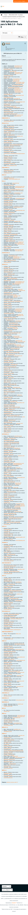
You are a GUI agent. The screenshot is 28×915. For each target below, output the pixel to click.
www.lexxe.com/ (18, 340)
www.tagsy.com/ (7, 558)
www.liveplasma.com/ (10, 343)
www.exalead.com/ (8, 305)
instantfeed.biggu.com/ (8, 225)
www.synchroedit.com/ (20, 757)
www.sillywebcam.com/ (19, 644)
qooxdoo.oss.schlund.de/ (9, 496)
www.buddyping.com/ (12, 255)
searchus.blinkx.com (19, 649)
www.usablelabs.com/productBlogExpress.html (14, 189)
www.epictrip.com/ (21, 715)
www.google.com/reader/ (9, 220)
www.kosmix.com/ (18, 337)
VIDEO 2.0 (4, 640)
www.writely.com (7, 766)
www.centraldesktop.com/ (9, 130)
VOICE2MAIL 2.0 (5, 692)
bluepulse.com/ (21, 455)
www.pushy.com (7, 104)
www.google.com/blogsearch (10, 317)
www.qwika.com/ (16, 387)
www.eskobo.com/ (18, 72)
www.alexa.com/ (11, 274)
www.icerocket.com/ (8, 330)
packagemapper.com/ (8, 638)
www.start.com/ (16, 107)
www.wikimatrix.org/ (8, 422)
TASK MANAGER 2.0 (6, 562)
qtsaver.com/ (11, 377)
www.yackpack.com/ (20, 700)
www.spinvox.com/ (8, 696)
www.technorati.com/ (8, 411)
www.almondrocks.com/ (9, 185)
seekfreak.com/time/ (8, 626)
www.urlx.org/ (17, 507)
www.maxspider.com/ (15, 348)
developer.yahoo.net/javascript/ (13, 522)
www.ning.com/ (18, 483)
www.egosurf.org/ (7, 303)
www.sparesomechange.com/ (10, 106)
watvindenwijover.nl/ (8, 413)
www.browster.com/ (8, 286)
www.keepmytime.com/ (8, 147)
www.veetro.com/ (7, 161)
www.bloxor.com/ (18, 67)
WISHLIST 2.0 (5, 727)
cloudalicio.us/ (7, 547)
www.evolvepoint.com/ (8, 195)
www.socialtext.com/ (8, 722)
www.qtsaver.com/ (7, 379)
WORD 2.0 (4, 733)
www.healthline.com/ (13, 323)
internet (8, 782)
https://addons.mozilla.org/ (9, 481)
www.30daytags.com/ (8, 545)
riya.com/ (6, 394)
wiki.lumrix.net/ (18, 344)
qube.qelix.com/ (7, 382)
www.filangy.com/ (18, 310)
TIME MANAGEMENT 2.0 (7, 631)
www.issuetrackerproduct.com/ (15, 144)
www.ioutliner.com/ (8, 142)
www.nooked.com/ (8, 230)
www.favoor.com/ (18, 73)
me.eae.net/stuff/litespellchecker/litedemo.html (13, 750)
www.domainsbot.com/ (8, 299)
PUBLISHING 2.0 (5, 167)
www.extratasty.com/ (8, 775)
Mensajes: (8, 49)
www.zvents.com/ (7, 262)
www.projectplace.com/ (9, 151)
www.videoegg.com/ (8, 680)
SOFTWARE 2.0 (5, 434)
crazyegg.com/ (7, 531)
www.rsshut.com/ (20, 244)
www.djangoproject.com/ (18, 463)
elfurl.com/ (18, 467)
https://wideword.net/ (8, 761)
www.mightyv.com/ (8, 662)
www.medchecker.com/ (8, 350)
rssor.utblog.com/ (7, 248)
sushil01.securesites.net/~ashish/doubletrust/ (13, 301)
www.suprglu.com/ (8, 109)
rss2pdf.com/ (21, 242)
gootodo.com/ (20, 136)
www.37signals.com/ (11, 438)
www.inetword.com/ (8, 746)
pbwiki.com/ (15, 756)
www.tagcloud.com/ (11, 554)
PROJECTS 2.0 (5, 123)
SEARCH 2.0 (5, 264)
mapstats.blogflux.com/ (20, 537)
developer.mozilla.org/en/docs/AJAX (11, 442)
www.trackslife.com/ (8, 573)
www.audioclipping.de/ (12, 278)
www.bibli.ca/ (18, 582)
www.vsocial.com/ (7, 683)
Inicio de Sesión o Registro (20, 1)
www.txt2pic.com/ (7, 578)
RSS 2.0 (3, 181)
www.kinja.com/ (16, 336)
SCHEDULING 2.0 (6, 252)
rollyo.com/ (19, 395)
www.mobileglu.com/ (8, 94)
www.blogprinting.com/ (8, 170)
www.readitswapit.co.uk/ (9, 596)
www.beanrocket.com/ (19, 186)
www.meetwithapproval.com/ (10, 260)
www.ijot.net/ (6, 744)
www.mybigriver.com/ (10, 354)
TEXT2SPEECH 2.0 (6, 611)
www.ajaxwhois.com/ (8, 271)
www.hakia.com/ (18, 321)
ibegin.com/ (15, 328)
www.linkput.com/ (21, 341)
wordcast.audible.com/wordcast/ (15, 517)
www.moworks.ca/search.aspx (10, 294)
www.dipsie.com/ (16, 295)
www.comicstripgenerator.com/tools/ (11, 614)
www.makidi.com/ (20, 346)
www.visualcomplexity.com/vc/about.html (12, 509)
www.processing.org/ (11, 491)
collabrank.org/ (22, 290)
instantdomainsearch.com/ (15, 332)
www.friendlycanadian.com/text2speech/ (12, 629)
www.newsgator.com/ (8, 227)
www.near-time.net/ (8, 149)
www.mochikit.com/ (21, 477)
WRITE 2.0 (4, 770)
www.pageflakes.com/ (8, 97)
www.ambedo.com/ (8, 276)
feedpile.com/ (6, 77)
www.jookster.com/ (8, 335)
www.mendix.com (7, 474)
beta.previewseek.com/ (9, 373)
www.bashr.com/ (7, 280)
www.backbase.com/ (8, 452)
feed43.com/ (20, 704)
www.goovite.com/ (17, 257)
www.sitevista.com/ (20, 503)
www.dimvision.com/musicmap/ (12, 352)
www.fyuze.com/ (15, 81)
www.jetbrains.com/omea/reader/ (11, 234)
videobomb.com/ (7, 677)
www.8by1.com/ (17, 729)
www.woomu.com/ (7, 685)
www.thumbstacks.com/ (9, 121)
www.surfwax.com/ (20, 402)
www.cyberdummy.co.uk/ (9, 462)
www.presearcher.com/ (8, 100)
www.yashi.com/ (20, 686)
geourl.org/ (20, 314)
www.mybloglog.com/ (20, 540)
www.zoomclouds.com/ (8, 560)
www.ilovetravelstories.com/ (15, 590)
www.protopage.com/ (20, 101)
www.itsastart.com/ (19, 91)
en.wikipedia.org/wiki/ (8, 602)
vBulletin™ (14, 902)
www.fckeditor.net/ (7, 737)
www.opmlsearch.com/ (8, 360)
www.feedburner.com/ (8, 200)
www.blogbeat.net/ (8, 529)
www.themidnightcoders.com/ (10, 513)
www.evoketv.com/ (21, 657)
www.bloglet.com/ (7, 191)
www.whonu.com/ (12, 420)
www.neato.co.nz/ (7, 552)
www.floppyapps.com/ (11, 470)
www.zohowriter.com (8, 768)
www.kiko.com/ (16, 258)
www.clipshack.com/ (8, 653)
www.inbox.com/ (17, 89)
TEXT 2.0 (4, 575)
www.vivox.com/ (18, 511)
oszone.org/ (15, 487)
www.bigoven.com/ (8, 773)
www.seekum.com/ (8, 399)
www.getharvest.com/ (8, 138)
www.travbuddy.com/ (8, 777)
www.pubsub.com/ (8, 375)
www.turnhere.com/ (8, 674)
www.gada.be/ (19, 311)
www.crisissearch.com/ (8, 269)
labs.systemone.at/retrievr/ (9, 391)
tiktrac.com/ (18, 633)
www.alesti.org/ (16, 183)
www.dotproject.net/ (10, 135)
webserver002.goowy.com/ (13, 87)
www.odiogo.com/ (7, 232)
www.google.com (20, 315)
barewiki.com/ (21, 735)
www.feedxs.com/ (7, 218)
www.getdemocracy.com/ (9, 659)
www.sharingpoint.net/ (13, 598)
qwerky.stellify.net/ (7, 386)
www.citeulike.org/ (11, 584)
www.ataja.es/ (17, 448)
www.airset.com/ (10, 126)
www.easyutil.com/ (8, 466)
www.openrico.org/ (8, 486)
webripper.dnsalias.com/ (9, 515)
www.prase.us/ (7, 368)
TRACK (3, 635)
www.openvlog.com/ (8, 664)
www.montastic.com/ (8, 479)
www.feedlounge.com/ (20, 210)
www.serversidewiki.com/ (9, 719)
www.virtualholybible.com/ (14, 179)
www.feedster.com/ (20, 309)
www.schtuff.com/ (16, 717)
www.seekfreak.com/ (8, 397)
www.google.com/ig (20, 82)
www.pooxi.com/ (7, 666)
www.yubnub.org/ (7, 429)
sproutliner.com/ (21, 569)
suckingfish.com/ (13, 401)
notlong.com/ (18, 484)
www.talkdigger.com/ (10, 409)
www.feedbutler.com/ (8, 202)
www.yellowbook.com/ (8, 425)
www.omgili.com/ (7, 358)
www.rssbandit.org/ (19, 243)
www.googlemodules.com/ (17, 85)
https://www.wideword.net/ (9, 759)
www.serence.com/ (19, 92)
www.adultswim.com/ (8, 646)
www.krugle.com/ (7, 472)
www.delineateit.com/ (8, 533)
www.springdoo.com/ (8, 624)
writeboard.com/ (12, 763)
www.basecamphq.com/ (9, 128)
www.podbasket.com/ (8, 238)
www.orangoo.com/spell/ (9, 755)
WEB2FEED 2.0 (5, 702)
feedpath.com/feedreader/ (9, 212)
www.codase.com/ (7, 458)
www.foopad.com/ (21, 716)
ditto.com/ (15, 297)
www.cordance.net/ (8, 460)
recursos (12, 782)
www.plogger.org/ (7, 489)
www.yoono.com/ (7, 427)
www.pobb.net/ (17, 98)
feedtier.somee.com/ (8, 706)
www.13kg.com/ (13, 71)
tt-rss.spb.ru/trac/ (18, 250)
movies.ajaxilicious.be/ (8, 648)
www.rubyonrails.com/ (8, 500)
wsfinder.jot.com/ (7, 520)
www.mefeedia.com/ (20, 660)
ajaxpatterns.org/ (7, 444)
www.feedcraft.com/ (8, 205)
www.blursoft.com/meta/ (9, 476)
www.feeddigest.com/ (20, 198)
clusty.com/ (20, 289)
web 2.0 (16, 782)
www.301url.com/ (18, 436)
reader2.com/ (19, 594)
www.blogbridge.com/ (19, 187)
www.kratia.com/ (7, 339)
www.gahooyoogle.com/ (9, 313)
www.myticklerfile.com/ (8, 568)
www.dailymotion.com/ (8, 656)
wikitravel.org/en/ (7, 604)
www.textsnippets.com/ (20, 505)
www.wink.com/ (19, 423)
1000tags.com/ (7, 267)
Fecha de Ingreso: (9, 48)
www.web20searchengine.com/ (10, 113)
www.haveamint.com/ (8, 539)
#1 (25, 53)
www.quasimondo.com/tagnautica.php (12, 407)
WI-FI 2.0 (4, 708)
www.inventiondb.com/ (8, 140)
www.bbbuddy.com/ (8, 581)
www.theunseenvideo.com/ (14, 671)
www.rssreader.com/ (19, 249)
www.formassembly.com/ (9, 739)
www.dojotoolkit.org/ (17, 464)
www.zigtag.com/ (7, 432)
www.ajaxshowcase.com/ (9, 447)
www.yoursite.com (7, 214)
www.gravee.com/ (9, 319)
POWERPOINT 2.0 (6, 118)
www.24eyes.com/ (18, 65)
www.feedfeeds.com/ (17, 79)
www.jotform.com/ (7, 748)
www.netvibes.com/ (20, 95)
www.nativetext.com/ (8, 753)
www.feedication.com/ (8, 75)
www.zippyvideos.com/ (8, 690)
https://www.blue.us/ (16, 283)
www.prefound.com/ (8, 371)
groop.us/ (8, 550)
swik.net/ (22, 504)
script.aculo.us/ (7, 502)
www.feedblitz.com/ (8, 197)
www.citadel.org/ (7, 132)
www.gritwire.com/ (18, 88)
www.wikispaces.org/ (8, 725)
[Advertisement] (14, 811)
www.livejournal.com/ (8, 592)
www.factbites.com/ (8, 307)
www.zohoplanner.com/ (12, 165)
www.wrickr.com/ (17, 116)
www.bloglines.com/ (18, 193)
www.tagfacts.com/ (8, 556)
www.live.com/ (20, 115)
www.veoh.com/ (20, 675)
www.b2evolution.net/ (8, 450)
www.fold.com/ (16, 80)
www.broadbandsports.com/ (10, 651)
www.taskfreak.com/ (8, 156)
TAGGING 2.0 (5, 542)
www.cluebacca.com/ (8, 586)
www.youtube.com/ (8, 688)
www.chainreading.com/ (9, 178)
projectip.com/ (7, 493)
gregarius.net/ (17, 221)
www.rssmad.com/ (7, 246)
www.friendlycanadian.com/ (9, 616)
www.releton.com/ (7, 389)
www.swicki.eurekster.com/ (9, 404)
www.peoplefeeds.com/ (9, 236)
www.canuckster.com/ (8, 69)
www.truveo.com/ (20, 672)
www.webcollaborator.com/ (9, 163)
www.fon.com (6, 711)
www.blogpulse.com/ (19, 282)
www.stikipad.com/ (18, 723)
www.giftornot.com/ (8, 731)
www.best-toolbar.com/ (8, 111)
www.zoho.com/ (7, 524)
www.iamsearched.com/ (12, 327)
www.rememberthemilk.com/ (10, 566)
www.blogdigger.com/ (19, 281)
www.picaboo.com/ (8, 172)
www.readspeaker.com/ (9, 622)
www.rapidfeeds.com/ (10, 240)
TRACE (8, 635)
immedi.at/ (6, 223)
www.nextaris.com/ (18, 355)
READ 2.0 (4, 174)
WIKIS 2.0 (4, 713)
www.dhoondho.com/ (8, 292)
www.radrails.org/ (7, 498)
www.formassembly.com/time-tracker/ (11, 571)
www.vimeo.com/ (20, 681)
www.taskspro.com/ (8, 159)
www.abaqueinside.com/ (9, 440)
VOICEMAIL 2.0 (5, 698)
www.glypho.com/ (7, 588)
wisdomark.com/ (10, 607)
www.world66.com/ (8, 609)
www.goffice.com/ (7, 742)
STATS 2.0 (4, 526)
